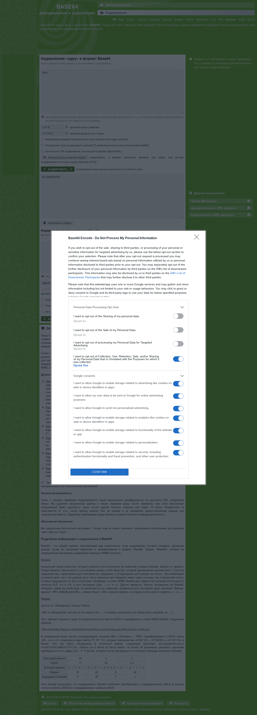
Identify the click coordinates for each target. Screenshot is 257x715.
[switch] (178, 316)
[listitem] (128, 307)
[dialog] (128, 358)
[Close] (198, 238)
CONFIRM (99, 471)
